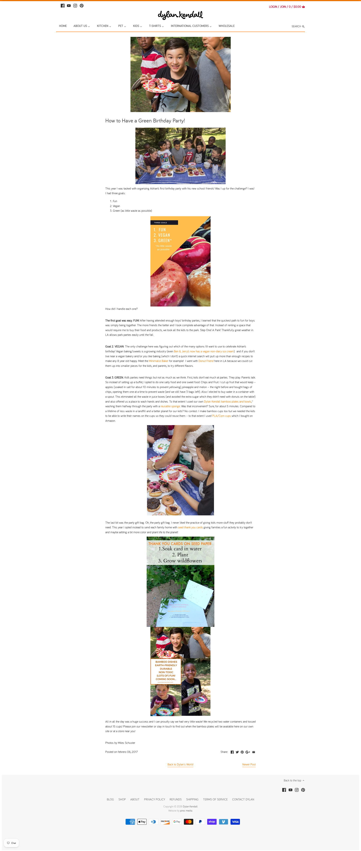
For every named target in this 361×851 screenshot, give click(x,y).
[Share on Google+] (248, 751)
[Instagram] (75, 5)
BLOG (110, 799)
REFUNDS (176, 799)
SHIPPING (192, 799)
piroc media (186, 810)
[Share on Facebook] (232, 751)
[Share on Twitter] (237, 751)
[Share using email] (253, 751)
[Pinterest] (81, 5)
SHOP (122, 799)
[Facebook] (62, 5)
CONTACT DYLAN (243, 799)
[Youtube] (69, 5)
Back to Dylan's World (180, 764)
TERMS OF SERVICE (215, 799)
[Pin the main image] (242, 751)
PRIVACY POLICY (154, 799)
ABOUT (135, 799)
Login (273, 6)
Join (283, 6)
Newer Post (249, 764)
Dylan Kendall (190, 806)
